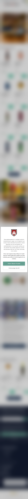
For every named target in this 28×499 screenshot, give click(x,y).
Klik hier (12, 249)
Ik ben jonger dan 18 (14, 268)
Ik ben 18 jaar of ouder (14, 263)
